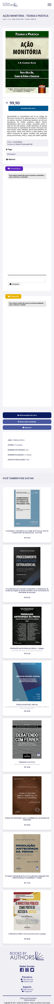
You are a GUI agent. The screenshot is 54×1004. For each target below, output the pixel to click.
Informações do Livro (28, 415)
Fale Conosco (27, 979)
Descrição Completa (27, 422)
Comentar (15, 284)
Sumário (27, 428)
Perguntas (28, 991)
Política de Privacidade (28, 998)
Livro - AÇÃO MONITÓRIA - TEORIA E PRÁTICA (22, 19)
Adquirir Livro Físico (28, 108)
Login (27, 515)
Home (4, 19)
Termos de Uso (29, 1000)
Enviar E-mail (28, 981)
